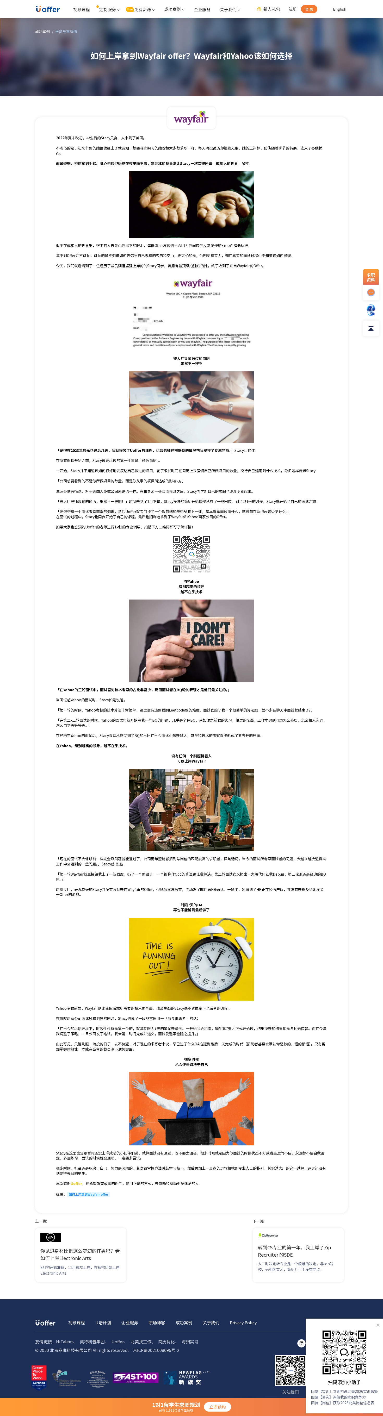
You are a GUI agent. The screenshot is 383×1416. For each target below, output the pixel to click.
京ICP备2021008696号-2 (156, 1350)
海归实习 (190, 1341)
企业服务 (202, 9)
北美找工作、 (143, 1341)
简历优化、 (168, 1341)
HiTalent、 (66, 1341)
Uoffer (76, 1183)
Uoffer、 (120, 1341)
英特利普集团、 (94, 1341)
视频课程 (81, 9)
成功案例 (42, 31)
